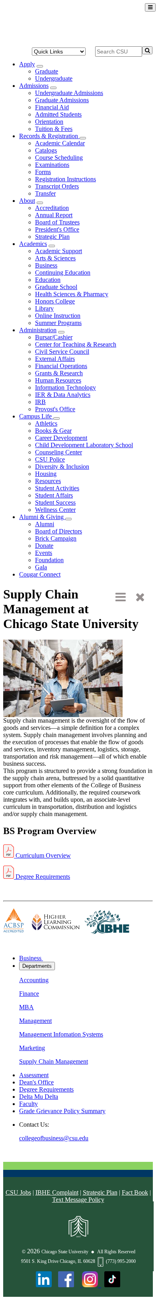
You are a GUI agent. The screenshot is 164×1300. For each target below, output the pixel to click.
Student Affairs (54, 495)
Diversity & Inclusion (62, 466)
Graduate (46, 71)
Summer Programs (58, 322)
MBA (26, 1007)
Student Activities (57, 488)
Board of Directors (58, 531)
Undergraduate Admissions (69, 92)
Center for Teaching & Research (75, 344)
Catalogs (46, 150)
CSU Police (50, 459)
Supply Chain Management (53, 1061)
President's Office (57, 229)
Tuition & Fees (53, 128)
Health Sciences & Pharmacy (71, 294)
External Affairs (55, 358)
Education (48, 279)
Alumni (44, 524)
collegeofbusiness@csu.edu (53, 1138)
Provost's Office (55, 409)
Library (44, 308)
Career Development (61, 437)
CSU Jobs (18, 1192)
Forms (43, 171)
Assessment (34, 1075)
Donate (44, 545)
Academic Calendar (60, 143)
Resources (48, 481)
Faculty (28, 1103)
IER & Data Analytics (62, 394)
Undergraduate (53, 78)
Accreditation (52, 207)
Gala (41, 567)
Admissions (34, 85)
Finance (29, 993)
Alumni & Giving (42, 516)
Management (35, 1020)
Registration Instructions (65, 179)
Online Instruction (57, 315)
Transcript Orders (57, 186)
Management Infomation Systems (61, 1034)
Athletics (46, 423)
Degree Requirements (42, 876)
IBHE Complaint (56, 1192)
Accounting (34, 980)
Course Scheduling (59, 157)
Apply (27, 64)
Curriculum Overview (42, 855)
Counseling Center (58, 452)
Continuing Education (62, 272)
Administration (38, 330)
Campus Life (36, 416)
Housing (46, 473)
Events (43, 552)
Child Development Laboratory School (84, 445)
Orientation (49, 121)
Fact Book (135, 1192)
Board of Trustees (57, 222)
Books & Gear (53, 430)
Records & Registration (49, 136)
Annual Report (53, 215)
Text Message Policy (78, 1199)
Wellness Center (55, 509)
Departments (37, 966)
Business (46, 265)
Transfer (45, 193)
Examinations (52, 164)
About (27, 200)
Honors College (55, 301)
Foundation (49, 560)
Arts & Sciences (55, 258)
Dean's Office (36, 1082)
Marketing (32, 1047)
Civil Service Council (62, 351)
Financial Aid (52, 107)
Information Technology (65, 387)
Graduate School (56, 286)
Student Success (55, 502)
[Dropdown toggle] (40, 66)
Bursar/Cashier (53, 337)
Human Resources (58, 380)
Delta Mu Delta (38, 1096)
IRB (40, 401)
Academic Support (58, 251)
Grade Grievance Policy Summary (62, 1111)
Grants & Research (59, 373)
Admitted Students (58, 114)
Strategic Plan (52, 236)
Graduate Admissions (62, 100)
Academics (33, 243)
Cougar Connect (40, 574)
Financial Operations (61, 366)
